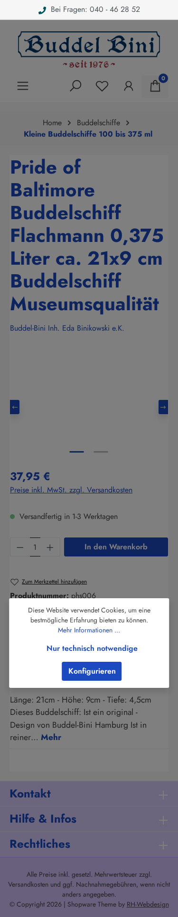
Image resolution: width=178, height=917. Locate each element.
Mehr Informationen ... (89, 630)
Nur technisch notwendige (92, 648)
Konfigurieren (92, 671)
